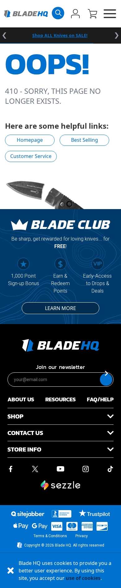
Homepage (30, 139)
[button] (92, 14)
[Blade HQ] (26, 13)
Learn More (60, 308)
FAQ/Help (100, 399)
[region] (60, 35)
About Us (20, 399)
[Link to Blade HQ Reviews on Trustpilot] (94, 513)
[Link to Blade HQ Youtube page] (60, 469)
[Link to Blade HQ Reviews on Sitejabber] (27, 514)
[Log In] (75, 14)
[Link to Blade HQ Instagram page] (85, 469)
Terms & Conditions (50, 536)
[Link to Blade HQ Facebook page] (10, 469)
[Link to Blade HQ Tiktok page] (110, 469)
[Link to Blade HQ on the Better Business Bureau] (62, 514)
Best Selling (84, 139)
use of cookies (83, 578)
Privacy (81, 536)
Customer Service (31, 156)
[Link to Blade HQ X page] (35, 469)
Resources (60, 399)
